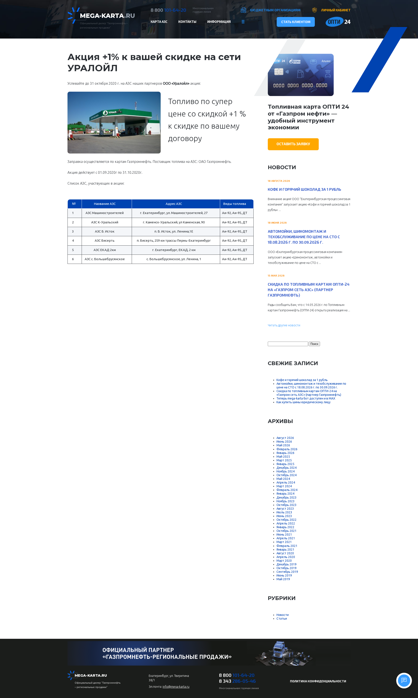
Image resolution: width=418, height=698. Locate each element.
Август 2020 (285, 553)
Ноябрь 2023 (285, 501)
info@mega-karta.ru (176, 686)
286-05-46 (237, 681)
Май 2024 (283, 479)
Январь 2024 (285, 493)
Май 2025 (283, 456)
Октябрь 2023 (286, 505)
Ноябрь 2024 (285, 471)
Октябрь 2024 (286, 475)
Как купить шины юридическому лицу (303, 402)
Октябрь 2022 (286, 519)
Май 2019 (283, 579)
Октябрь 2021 (286, 531)
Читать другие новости (284, 325)
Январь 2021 (285, 549)
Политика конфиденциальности (318, 681)
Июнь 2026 (284, 441)
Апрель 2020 (285, 557)
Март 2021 (284, 542)
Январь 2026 (285, 453)
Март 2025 (284, 460)
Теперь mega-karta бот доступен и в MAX (305, 398)
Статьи (281, 618)
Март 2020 (284, 560)
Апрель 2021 (285, 538)
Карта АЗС (159, 22)
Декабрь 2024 (286, 467)
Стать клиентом (295, 22)
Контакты (187, 22)
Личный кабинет (336, 10)
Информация (219, 22)
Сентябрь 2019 (287, 571)
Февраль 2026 (286, 449)
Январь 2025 (285, 464)
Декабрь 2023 (286, 497)
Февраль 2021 (286, 546)
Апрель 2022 (285, 523)
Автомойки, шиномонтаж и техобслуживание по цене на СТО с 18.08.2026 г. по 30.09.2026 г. (304, 236)
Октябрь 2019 (286, 568)
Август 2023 (285, 508)
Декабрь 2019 (286, 564)
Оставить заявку (293, 144)
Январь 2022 (285, 527)
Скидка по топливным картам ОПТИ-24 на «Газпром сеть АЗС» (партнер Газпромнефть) (308, 289)
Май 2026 (283, 445)
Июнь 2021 (284, 534)
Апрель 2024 (285, 482)
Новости (282, 615)
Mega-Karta (107, 15)
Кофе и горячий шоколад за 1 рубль (304, 189)
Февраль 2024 (286, 490)
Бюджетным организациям (275, 10)
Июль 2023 (284, 512)
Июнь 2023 (284, 516)
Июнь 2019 (284, 575)
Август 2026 (285, 438)
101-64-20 (168, 10)
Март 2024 (284, 486)
